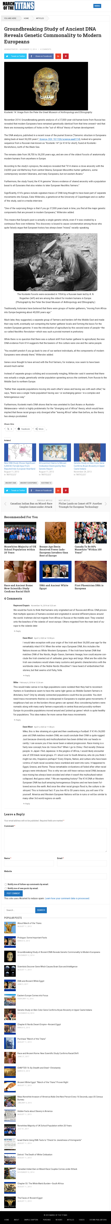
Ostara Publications (98, 1220)
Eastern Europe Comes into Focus (32, 995)
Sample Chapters (31, 1220)
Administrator (11, 49)
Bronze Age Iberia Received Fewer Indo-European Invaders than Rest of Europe (53, 551)
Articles (70, 1220)
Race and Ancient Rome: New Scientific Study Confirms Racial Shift (18, 588)
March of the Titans (58, 1215)
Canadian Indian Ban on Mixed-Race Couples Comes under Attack (31, 505)
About (16, 1220)
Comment (9, 826)
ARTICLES (40, 18)
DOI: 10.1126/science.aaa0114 (59, 139)
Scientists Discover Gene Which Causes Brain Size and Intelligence (47, 966)
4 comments (45, 49)
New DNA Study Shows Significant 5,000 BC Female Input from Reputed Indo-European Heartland (19, 466)
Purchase (47, 1220)
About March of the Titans (29, 923)
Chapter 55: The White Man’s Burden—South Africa (40, 1183)
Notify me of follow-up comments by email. (28, 884)
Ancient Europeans (28, 483)
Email (60, 858)
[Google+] (58, 56)
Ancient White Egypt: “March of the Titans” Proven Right (42, 1082)
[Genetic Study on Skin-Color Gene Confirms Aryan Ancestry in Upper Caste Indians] (90, 452)
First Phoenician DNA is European (89, 587)
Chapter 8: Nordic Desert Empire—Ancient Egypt (39, 1024)
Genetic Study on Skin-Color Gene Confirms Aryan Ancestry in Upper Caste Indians (89, 466)
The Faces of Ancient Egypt (29, 1198)
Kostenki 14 (46, 483)
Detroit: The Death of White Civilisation (34, 1154)
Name (7, 858)
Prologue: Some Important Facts (32, 938)
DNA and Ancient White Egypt (53, 587)
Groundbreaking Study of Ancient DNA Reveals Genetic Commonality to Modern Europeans (58, 952)
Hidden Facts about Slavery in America (34, 1111)
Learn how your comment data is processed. (67, 898)
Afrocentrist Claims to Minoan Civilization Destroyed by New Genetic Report (52, 466)
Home (26, 18)
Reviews (59, 1220)
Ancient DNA (10, 483)
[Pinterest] (66, 56)
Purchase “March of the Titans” (31, 1039)
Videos (81, 1220)
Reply (18, 631)
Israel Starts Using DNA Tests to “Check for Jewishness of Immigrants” (49, 1140)
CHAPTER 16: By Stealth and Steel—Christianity (39, 1068)
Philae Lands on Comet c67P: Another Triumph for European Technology (80, 505)
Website (8, 871)
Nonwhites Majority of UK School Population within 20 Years (20, 549)
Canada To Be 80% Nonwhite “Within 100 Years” (88, 549)
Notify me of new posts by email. (23, 888)
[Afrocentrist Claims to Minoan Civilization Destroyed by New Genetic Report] (55, 452)
